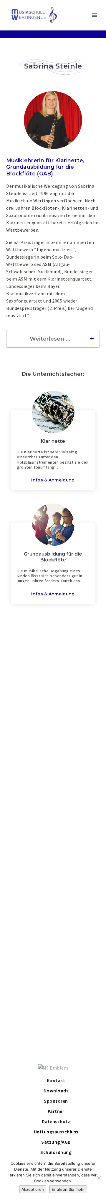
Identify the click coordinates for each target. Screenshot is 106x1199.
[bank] (28, 871)
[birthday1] (28, 736)
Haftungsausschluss (56, 1132)
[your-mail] (28, 765)
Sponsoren (56, 1101)
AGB (69, 950)
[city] (76, 750)
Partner (56, 1111)
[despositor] (76, 871)
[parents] (28, 793)
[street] (76, 736)
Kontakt (56, 1080)
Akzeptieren (32, 1189)
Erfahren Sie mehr (68, 1189)
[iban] (53, 856)
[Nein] (99, 1178)
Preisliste (46, 833)
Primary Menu (94, 15)
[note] (53, 931)
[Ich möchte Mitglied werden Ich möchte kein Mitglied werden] (28, 808)
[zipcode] (28, 750)
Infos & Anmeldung (52, 480)
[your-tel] (76, 765)
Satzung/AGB (56, 1142)
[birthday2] (76, 793)
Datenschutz (19, 960)
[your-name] (28, 721)
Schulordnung (57, 960)
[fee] (76, 808)
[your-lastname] (76, 721)
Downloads (56, 1091)
